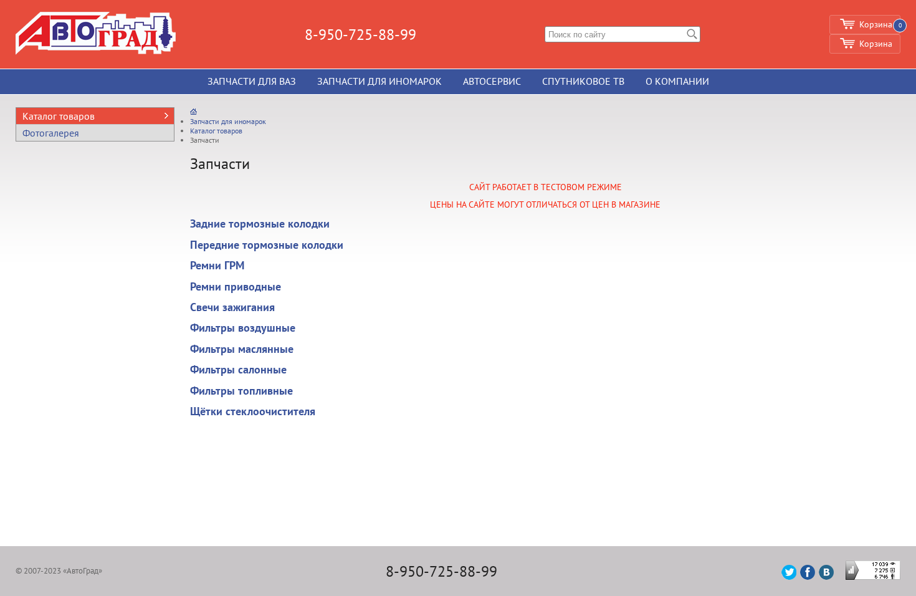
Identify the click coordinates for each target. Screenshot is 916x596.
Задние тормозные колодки (260, 223)
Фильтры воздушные (242, 327)
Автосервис (492, 81)
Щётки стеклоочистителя (252, 411)
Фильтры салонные (238, 369)
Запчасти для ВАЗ (252, 81)
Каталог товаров (58, 116)
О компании (677, 81)
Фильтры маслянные (241, 349)
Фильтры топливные (241, 390)
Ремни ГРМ (217, 265)
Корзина (875, 43)
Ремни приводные (235, 286)
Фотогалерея (50, 133)
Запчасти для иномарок (379, 81)
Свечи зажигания (232, 307)
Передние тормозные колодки (266, 245)
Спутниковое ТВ (583, 81)
